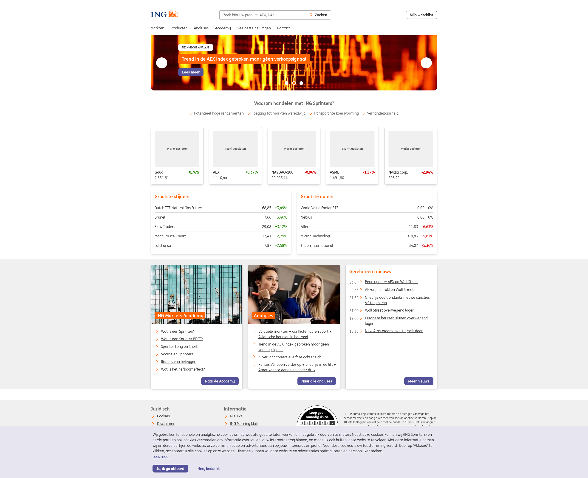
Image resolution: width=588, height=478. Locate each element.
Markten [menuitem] (157, 28)
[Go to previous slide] (161, 62)
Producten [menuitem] (179, 28)
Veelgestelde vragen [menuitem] (254, 28)
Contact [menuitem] (283, 28)
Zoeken (321, 15)
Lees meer (161, 456)
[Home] (164, 14)
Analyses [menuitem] (201, 28)
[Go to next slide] (426, 62)
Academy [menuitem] (223, 28)
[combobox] (263, 15)
